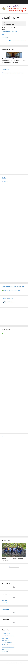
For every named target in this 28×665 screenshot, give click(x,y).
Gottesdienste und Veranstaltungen (13, 286)
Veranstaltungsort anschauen (9, 31)
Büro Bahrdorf (5, 640)
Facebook (4, 602)
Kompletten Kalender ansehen (18, 41)
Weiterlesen (5, 37)
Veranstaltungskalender (8, 647)
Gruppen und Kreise (7, 642)
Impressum (5, 651)
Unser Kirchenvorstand (8, 636)
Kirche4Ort (13, 6)
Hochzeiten (5, 69)
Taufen (4, 178)
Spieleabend (5, 649)
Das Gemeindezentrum (8, 644)
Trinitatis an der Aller (7, 298)
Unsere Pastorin (6, 633)
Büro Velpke (5, 638)
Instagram (4, 600)
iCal (3, 34)
